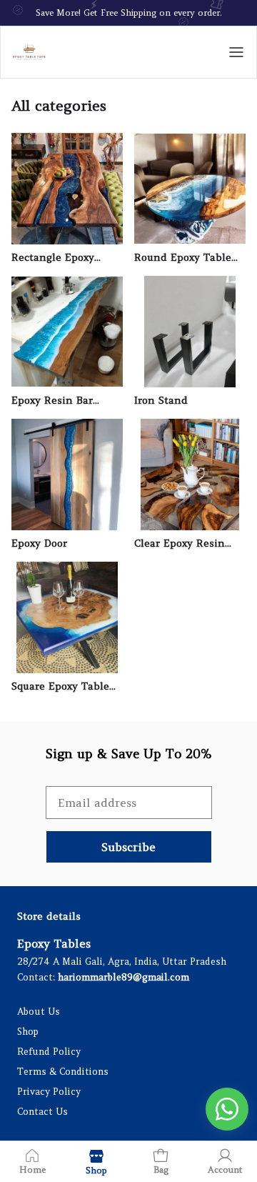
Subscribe (128, 847)
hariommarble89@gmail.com (123, 977)
